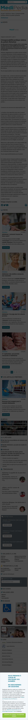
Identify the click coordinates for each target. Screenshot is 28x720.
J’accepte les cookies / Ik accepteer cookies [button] (14, 715)
